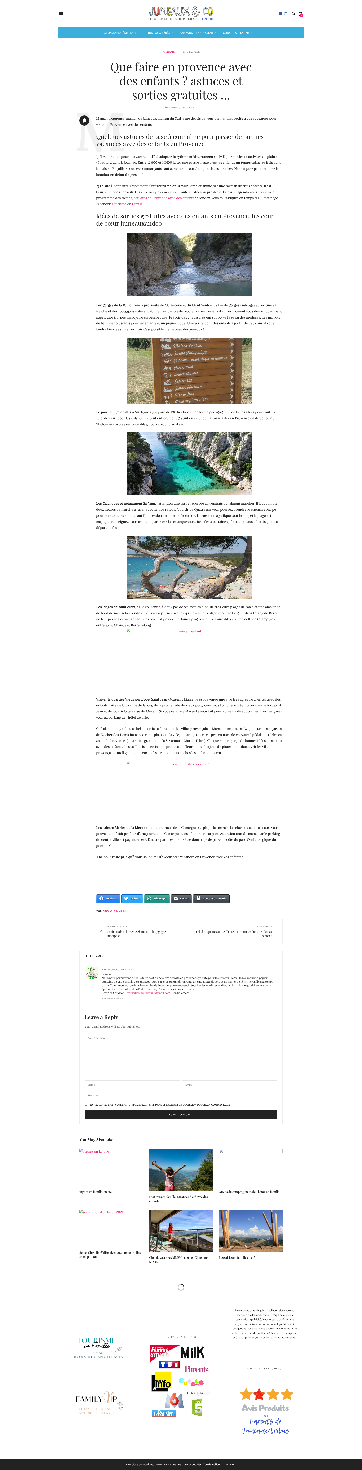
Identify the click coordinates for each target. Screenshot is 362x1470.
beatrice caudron (114, 969)
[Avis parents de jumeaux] (264, 1410)
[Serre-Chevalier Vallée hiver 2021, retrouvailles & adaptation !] (111, 1228)
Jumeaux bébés (159, 33)
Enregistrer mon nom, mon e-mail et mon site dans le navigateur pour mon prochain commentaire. (160, 1104)
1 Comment (97, 955)
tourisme (168, 52)
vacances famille (114, 911)
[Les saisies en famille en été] (251, 1231)
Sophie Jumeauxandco (182, 107)
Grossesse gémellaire (121, 33)
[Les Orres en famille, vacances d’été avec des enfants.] (181, 1170)
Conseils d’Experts (237, 33)
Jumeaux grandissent (196, 33)
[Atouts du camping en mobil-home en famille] (251, 1167)
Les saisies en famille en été (237, 1258)
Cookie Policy (211, 1464)
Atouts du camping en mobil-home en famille (249, 1192)
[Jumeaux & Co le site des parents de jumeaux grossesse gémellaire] (181, 13)
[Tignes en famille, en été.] (111, 1167)
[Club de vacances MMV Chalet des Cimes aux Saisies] (181, 1231)
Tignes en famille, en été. (95, 1192)
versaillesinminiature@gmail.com (148, 993)
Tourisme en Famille (127, 204)
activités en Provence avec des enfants (163, 198)
